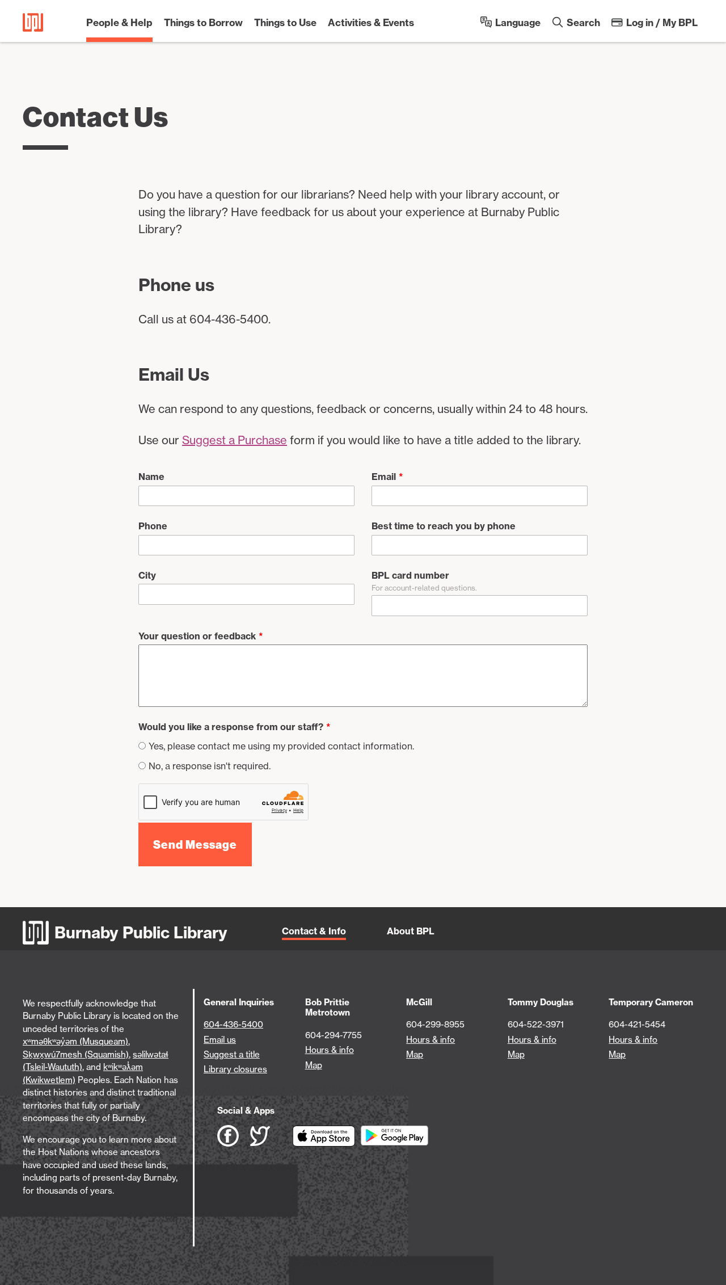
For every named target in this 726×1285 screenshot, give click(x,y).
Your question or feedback (197, 636)
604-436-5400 (233, 1024)
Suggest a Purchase (234, 440)
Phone (152, 526)
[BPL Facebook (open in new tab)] (233, 1136)
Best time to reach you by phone (444, 526)
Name (151, 476)
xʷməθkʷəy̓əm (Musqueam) (75, 1041)
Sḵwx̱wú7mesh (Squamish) (76, 1054)
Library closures (235, 1069)
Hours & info (329, 1049)
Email (384, 476)
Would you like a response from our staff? (230, 727)
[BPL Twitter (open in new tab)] (271, 1136)
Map (313, 1065)
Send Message (195, 844)
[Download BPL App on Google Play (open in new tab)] (394, 1136)
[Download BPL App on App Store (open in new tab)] (327, 1136)
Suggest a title (232, 1054)
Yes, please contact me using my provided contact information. (281, 745)
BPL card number (410, 575)
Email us (220, 1039)
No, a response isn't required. (210, 765)
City (147, 575)
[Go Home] (33, 22)
